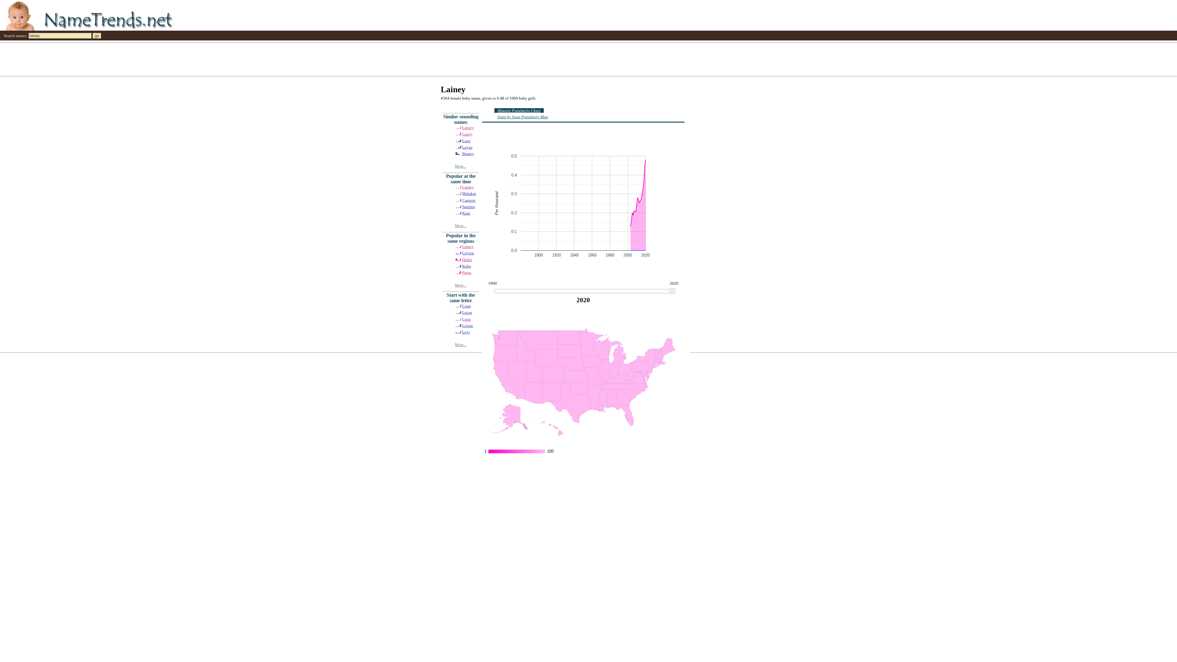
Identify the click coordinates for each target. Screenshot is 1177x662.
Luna (466, 319)
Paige (466, 272)
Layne (467, 147)
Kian (466, 213)
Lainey (468, 127)
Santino (468, 206)
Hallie (467, 259)
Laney (467, 134)
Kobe (466, 266)
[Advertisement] (184, 59)
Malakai (469, 193)
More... (461, 166)
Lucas (467, 312)
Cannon (468, 200)
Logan (467, 325)
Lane (466, 141)
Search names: (16, 35)
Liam (466, 306)
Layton (468, 253)
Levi (466, 332)
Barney (468, 153)
